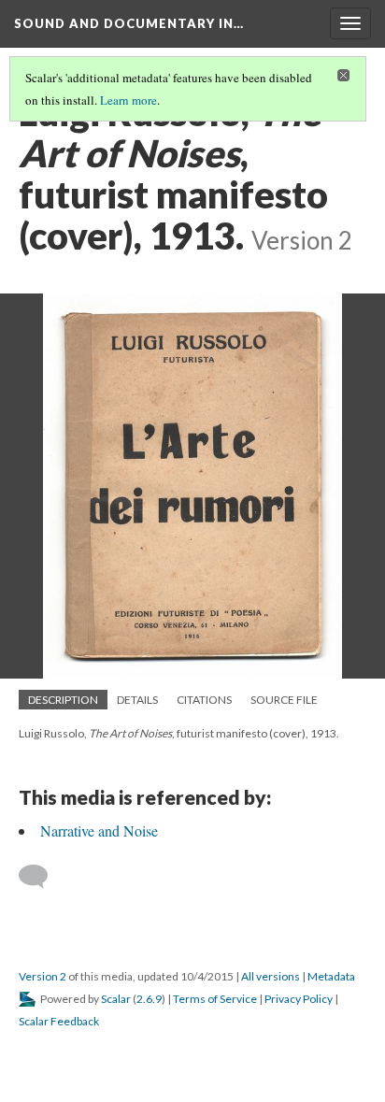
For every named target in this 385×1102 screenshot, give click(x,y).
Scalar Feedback (59, 1021)
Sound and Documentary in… (129, 23)
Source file (284, 700)
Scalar (116, 999)
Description (63, 700)
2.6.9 (149, 999)
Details (137, 700)
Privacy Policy (298, 999)
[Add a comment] (41, 877)
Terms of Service (215, 999)
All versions (270, 976)
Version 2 (42, 976)
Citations (204, 700)
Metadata (331, 976)
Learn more (128, 100)
